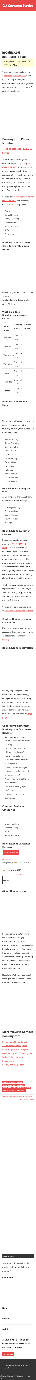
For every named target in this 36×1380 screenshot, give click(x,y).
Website (6, 1329)
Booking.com (6, 860)
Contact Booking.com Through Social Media (18, 1097)
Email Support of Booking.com (15, 1049)
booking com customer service (13, 1085)
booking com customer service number (16, 1088)
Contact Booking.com (25, 1099)
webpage (6, 639)
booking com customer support (14, 1091)
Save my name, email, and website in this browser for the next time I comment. (16, 1343)
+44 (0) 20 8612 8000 (11, 149)
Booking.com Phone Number (15, 1041)
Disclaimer (20, 1376)
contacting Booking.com (15, 75)
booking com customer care (12, 1082)
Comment (7, 1277)
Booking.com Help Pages (13, 1064)
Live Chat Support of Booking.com (17, 1053)
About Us (3, 1376)
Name (5, 1308)
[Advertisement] (18, 32)
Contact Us (11, 1376)
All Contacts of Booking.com (14, 1045)
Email (5, 1318)
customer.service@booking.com (19, 610)
